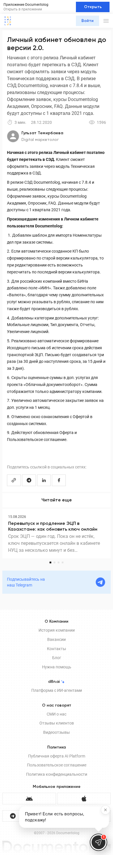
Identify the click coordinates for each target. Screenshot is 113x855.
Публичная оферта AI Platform (56, 756)
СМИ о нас (56, 714)
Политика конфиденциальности (56, 774)
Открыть (93, 7)
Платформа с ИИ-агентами (56, 690)
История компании (57, 630)
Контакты (56, 648)
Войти (87, 21)
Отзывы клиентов (56, 723)
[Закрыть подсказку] (105, 809)
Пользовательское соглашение (56, 765)
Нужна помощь (56, 667)
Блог (56, 657)
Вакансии (56, 639)
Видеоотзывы (56, 732)
